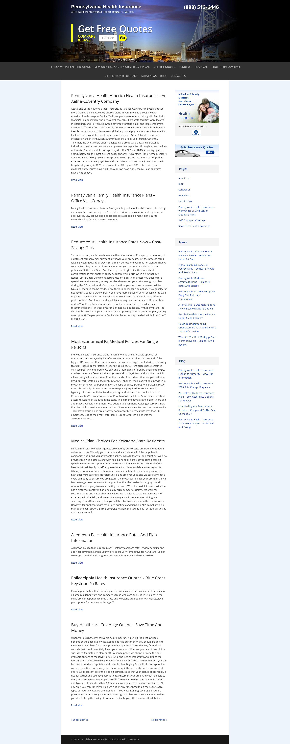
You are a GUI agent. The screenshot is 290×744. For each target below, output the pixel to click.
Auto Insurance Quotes (196, 147)
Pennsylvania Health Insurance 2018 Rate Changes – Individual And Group (196, 423)
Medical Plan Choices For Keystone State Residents (118, 441)
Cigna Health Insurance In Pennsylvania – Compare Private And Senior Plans (196, 268)
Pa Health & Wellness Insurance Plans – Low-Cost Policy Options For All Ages (196, 396)
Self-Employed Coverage (121, 76)
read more (77, 179)
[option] (197, 132)
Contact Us (178, 76)
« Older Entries (79, 719)
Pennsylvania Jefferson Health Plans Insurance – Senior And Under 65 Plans (195, 255)
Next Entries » (159, 719)
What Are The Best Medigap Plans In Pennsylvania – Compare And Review (197, 340)
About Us (185, 66)
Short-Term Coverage (226, 66)
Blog (163, 76)
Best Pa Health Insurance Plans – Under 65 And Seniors (196, 316)
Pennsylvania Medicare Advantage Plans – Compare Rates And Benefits (194, 282)
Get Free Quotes (164, 66)
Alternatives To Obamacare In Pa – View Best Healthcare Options (196, 306)
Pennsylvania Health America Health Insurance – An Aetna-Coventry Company (119, 98)
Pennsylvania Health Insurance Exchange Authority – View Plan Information (195, 374)
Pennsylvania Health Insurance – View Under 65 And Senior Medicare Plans (100, 66)
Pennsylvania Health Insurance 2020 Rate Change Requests (195, 385)
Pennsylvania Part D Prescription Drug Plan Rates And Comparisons (196, 295)
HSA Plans (201, 66)
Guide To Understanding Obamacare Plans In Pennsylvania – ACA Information (197, 327)
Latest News (149, 76)
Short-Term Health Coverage (194, 226)
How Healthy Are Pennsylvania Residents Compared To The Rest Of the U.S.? (197, 410)
